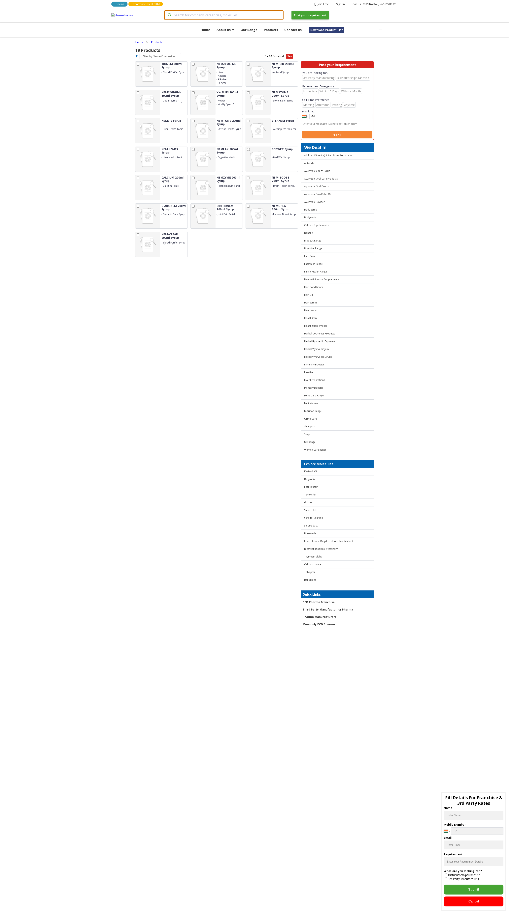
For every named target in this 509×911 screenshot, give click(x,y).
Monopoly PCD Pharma (319, 624)
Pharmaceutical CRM (146, 4)
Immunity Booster (314, 364)
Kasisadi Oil (310, 471)
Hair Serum (310, 302)
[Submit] (169, 15)
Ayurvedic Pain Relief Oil (317, 194)
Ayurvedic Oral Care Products (321, 178)
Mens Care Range (314, 395)
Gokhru (308, 502)
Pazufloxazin (311, 487)
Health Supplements (315, 325)
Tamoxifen (310, 494)
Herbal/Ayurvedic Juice (317, 349)
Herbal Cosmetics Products (319, 333)
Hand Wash (310, 310)
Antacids (309, 163)
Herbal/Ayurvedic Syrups (318, 356)
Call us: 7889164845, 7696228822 (374, 4)
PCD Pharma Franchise (319, 602)
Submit (473, 889)
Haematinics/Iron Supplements (321, 279)
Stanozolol (310, 510)
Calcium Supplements (316, 225)
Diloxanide (310, 533)
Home (205, 30)
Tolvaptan (310, 572)
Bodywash (310, 217)
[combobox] (224, 15)
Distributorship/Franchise (464, 875)
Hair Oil (308, 295)
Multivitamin (311, 403)
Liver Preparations (314, 380)
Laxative (308, 372)
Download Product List (326, 30)
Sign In (340, 4)
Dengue (308, 233)
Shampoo (309, 426)
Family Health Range (315, 271)
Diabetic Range (312, 240)
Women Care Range (315, 449)
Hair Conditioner (313, 287)
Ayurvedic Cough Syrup (317, 171)
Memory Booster (313, 387)
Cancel (473, 901)
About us (224, 30)
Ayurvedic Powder (314, 202)
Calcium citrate (312, 564)
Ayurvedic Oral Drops (316, 186)
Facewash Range (313, 264)
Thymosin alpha (313, 556)
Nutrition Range (313, 411)
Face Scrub (310, 256)
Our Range (249, 30)
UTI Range (310, 442)
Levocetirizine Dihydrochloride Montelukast (328, 541)
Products (271, 30)
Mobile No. (308, 111)
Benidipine (310, 580)
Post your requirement (310, 15)
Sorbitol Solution (313, 518)
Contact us (293, 30)
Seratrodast (311, 525)
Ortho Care (310, 418)
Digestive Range (313, 248)
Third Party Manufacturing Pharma (328, 609)
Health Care (311, 318)
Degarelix (309, 479)
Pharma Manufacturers (319, 617)
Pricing (120, 4)
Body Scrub (310, 209)
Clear (289, 56)
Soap (307, 434)
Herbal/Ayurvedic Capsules (319, 341)
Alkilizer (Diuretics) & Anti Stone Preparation (328, 155)
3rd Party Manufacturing (463, 879)
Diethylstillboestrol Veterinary (321, 549)
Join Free (323, 4)
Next (337, 134)
